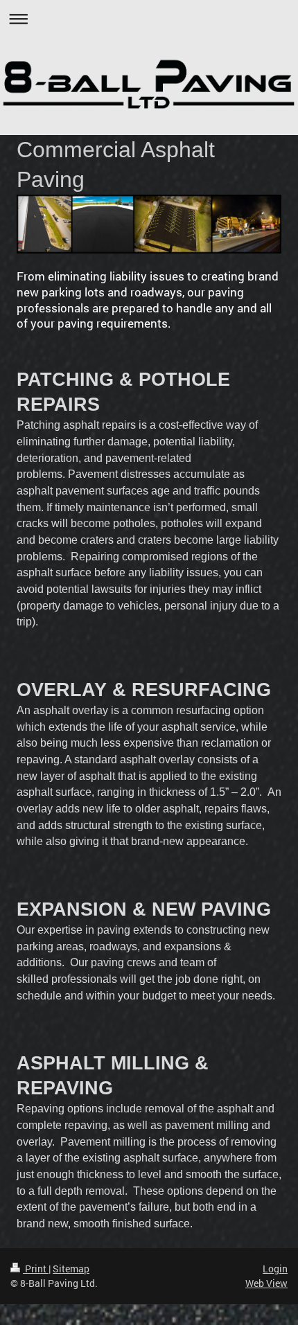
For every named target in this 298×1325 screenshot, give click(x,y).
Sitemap (71, 1268)
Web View (266, 1283)
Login (275, 1268)
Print (36, 1268)
